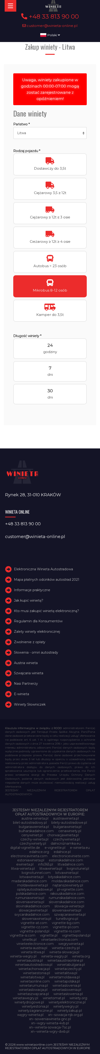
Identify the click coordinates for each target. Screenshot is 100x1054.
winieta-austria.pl (33, 948)
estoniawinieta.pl (30, 860)
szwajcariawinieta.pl (70, 914)
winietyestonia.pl (35, 1006)
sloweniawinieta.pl (66, 910)
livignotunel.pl (78, 868)
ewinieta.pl (24, 864)
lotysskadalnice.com (64, 877)
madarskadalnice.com (29, 881)
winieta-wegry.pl (23, 956)
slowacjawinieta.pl (33, 910)
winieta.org (81, 956)
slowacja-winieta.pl (69, 906)
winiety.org (78, 998)
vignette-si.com (22, 935)
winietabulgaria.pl (71, 965)
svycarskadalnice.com (32, 914)
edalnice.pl (62, 852)
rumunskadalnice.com (67, 898)
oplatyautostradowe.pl (35, 889)
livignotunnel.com (36, 873)
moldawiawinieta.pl (32, 885)
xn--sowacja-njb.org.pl (65, 1015)
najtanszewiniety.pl (68, 885)
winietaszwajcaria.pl (33, 994)
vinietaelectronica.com (59, 939)
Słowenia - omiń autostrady (36, 652)
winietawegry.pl (25, 998)
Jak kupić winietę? (28, 600)
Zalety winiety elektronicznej (37, 631)
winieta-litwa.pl (33, 952)
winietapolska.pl (67, 981)
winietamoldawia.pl (64, 977)
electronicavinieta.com (29, 856)
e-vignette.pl (55, 848)
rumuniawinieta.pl (30, 898)
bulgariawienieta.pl (34, 827)
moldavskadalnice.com (70, 881)
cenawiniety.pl (69, 831)
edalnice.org (39, 852)
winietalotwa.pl (32, 977)
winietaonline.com (35, 981)
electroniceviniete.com (70, 856)
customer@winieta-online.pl (52, 25)
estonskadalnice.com (66, 860)
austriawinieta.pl (66, 818)
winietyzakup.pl (69, 1011)
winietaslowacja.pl (33, 990)
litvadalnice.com (71, 864)
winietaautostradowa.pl (33, 965)
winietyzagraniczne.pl (35, 1011)
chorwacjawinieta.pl (63, 835)
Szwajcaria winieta (28, 673)
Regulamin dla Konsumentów (38, 621)
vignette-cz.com (34, 927)
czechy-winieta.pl (34, 839)
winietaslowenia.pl (66, 990)
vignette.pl (48, 935)
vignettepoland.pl (76, 935)
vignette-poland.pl (34, 931)
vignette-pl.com (66, 927)
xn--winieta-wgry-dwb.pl (50, 1031)
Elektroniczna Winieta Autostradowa (43, 569)
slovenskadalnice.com (66, 902)
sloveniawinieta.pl (30, 902)
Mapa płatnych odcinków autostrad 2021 (46, 579)
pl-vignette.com (70, 889)
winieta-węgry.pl (54, 956)
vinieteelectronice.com (35, 944)
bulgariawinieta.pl (67, 827)
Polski (52, 35)
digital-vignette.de (25, 848)
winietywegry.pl (65, 1006)
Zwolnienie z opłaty (29, 642)
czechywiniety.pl (33, 843)
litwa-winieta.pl (23, 868)
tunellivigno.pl (67, 919)
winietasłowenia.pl (68, 994)
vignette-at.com (34, 923)
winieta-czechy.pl (66, 948)
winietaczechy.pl (68, 969)
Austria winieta (26, 663)
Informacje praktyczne (32, 590)
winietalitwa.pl (66, 973)
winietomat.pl (54, 998)
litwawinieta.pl (51, 868)
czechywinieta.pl (66, 839)
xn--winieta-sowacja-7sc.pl (50, 1027)
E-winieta (21, 694)
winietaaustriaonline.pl (65, 960)
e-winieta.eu (80, 848)
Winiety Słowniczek (30, 704)
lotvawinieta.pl (66, 873)
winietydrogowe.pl (29, 1002)
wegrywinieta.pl (71, 944)
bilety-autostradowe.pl (69, 822)
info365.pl (45, 864)
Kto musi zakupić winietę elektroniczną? (46, 611)
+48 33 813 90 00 (53, 16)
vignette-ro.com (67, 931)
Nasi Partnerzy (26, 683)
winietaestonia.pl (36, 973)
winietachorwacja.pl (34, 969)
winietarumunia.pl (33, 985)
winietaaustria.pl (30, 960)
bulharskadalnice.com (36, 831)
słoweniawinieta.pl (36, 919)
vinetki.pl (29, 939)
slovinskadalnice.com (33, 906)
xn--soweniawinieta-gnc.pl (50, 1019)
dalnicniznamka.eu (66, 843)
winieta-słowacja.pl (64, 952)
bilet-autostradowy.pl (30, 822)
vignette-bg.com (66, 923)
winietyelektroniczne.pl (67, 1002)
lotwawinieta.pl (31, 877)
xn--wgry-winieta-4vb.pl (50, 1023)
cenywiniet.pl (32, 835)
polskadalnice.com (31, 894)
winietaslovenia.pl (67, 985)
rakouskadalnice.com (67, 894)
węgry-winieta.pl (30, 1015)
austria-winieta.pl (34, 818)
